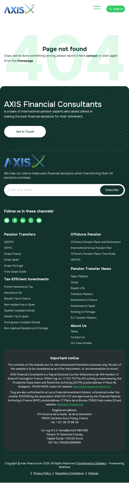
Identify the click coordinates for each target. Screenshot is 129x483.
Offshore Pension (86, 234)
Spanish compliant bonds (19, 310)
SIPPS (8, 248)
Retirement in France (84, 300)
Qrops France (12, 254)
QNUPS (75, 259)
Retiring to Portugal (83, 312)
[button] (97, 7)
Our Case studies (81, 343)
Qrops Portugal (13, 266)
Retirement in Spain (83, 306)
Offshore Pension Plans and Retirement (96, 242)
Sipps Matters (79, 276)
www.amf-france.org (70, 404)
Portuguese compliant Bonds (22, 322)
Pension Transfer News (91, 269)
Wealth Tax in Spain (16, 316)
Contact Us (78, 337)
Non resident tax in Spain (19, 304)
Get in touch (25, 132)
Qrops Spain (11, 259)
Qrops (74, 282)
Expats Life (78, 288)
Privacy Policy (42, 473)
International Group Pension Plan (91, 248)
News (74, 331)
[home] (19, 9)
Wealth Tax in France (17, 298)
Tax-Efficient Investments (26, 279)
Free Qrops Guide (15, 271)
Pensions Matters (82, 294)
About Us (79, 326)
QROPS (9, 242)
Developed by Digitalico (91, 463)
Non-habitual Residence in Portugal (26, 328)
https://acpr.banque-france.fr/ (92, 386)
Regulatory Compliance (69, 473)
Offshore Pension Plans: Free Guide (93, 254)
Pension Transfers (19, 234)
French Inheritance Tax (18, 287)
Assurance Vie (13, 292)
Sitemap (93, 473)
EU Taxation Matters (84, 318)
